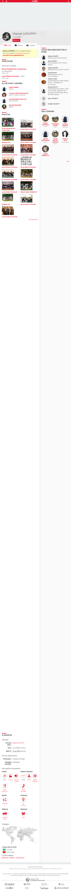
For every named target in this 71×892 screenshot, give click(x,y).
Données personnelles (62, 873)
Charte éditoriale (22, 873)
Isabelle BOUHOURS (45, 139)
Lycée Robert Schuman (10, 76)
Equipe (15, 873)
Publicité (30, 873)
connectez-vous (21, 53)
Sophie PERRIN (13, 87)
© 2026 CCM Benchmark (53, 875)
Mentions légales (34, 875)
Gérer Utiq (25, 875)
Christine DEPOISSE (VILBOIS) (18, 93)
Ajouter (17, 40)
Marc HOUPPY (52, 61)
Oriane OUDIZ (52, 79)
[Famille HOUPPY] (43, 104)
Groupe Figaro (42, 875)
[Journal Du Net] (44, 884)
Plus (68, 161)
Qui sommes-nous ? (8, 873)
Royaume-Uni (20, 857)
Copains (32, 45)
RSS (47, 873)
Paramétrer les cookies (16, 875)
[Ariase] (44, 888)
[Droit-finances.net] (61, 884)
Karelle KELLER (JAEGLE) (55, 140)
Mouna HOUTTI (53, 87)
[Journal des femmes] (9, 884)
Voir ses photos (33, 219)
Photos (19, 45)
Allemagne (5, 857)
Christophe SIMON (55, 124)
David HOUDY (52, 73)
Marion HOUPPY (53, 56)
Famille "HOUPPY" (54, 104)
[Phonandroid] (61, 888)
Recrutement (52, 873)
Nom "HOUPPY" (53, 98)
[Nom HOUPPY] (43, 98)
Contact (35, 873)
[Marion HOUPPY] (6, 36)
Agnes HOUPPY (53, 68)
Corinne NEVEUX (65, 124)
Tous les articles (41, 873)
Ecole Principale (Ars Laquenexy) (14, 69)
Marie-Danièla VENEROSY (29, 192)
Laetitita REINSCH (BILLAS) (17, 99)
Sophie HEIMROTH (45, 154)
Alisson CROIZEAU (45, 124)
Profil (9, 45)
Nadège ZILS (6, 142)
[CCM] (27, 884)
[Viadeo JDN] (27, 888)
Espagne (12, 857)
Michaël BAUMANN (15, 105)
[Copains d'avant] (9, 888)
